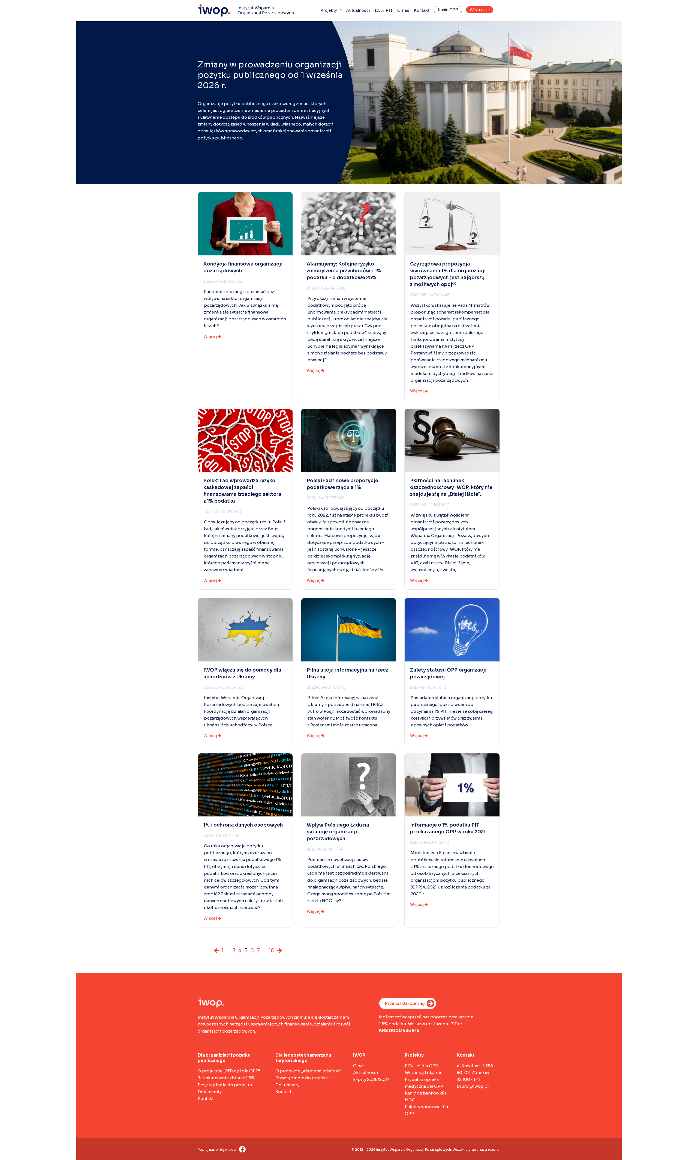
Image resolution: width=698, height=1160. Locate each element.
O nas (403, 10)
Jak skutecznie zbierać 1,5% (226, 1077)
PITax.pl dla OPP (421, 1065)
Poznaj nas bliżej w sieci (217, 1149)
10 (272, 950)
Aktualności (358, 10)
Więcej (210, 336)
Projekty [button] (329, 10)
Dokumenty (210, 1091)
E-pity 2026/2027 (371, 1079)
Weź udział (479, 9)
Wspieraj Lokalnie (424, 1072)
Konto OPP (448, 9)
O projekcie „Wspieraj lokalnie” (308, 1070)
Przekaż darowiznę (405, 1003)
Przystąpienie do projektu (225, 1084)
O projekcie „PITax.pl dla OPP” (229, 1070)
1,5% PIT (383, 10)
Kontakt (421, 10)
